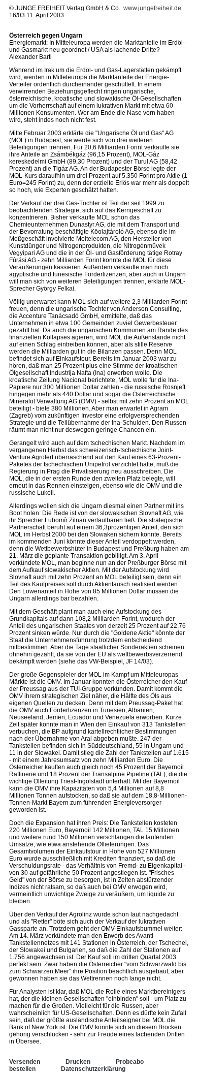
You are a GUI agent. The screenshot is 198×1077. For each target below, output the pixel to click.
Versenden (24, 1061)
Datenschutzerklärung (93, 1068)
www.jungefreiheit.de (152, 8)
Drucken (77, 1061)
